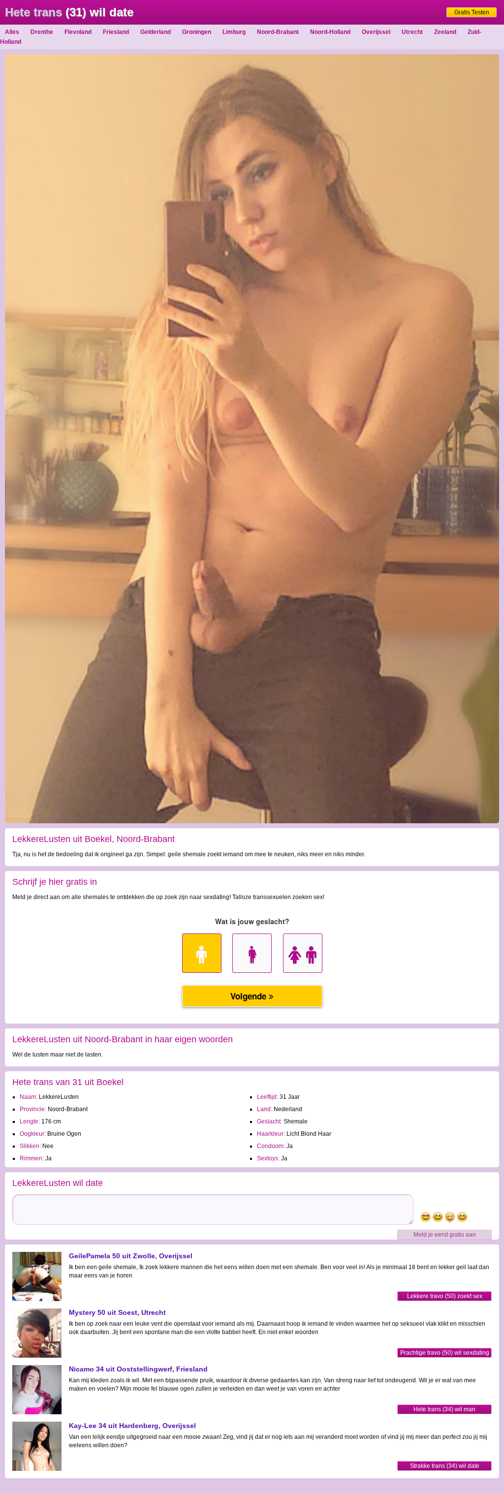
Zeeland (445, 32)
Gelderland (155, 32)
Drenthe (42, 32)
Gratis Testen (471, 12)
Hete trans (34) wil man (444, 1409)
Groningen (196, 32)
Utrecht (412, 32)
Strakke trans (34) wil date (444, 1465)
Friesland (116, 32)
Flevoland (78, 32)
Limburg (234, 32)
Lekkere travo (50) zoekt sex (444, 1296)
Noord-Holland (330, 32)
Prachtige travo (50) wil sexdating (444, 1352)
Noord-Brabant (278, 32)
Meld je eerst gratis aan (444, 1234)
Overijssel (376, 32)
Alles (12, 32)
